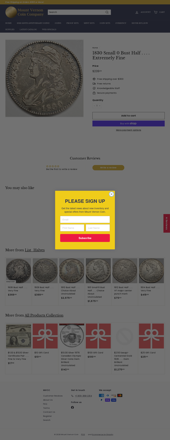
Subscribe (85, 238)
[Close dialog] (111, 194)
